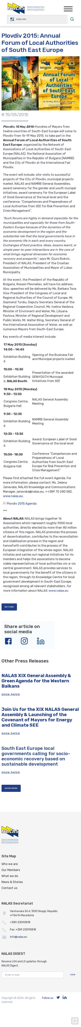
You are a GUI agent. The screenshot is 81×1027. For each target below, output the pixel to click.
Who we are (10, 864)
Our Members (11, 870)
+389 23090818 (20, 922)
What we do (10, 876)
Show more (11, 788)
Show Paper (11, 694)
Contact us (9, 888)
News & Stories (12, 882)
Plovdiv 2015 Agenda (21, 503)
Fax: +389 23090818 (23, 929)
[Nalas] (26, 9)
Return (9, 607)
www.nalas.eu (13, 496)
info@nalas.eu (18, 936)
